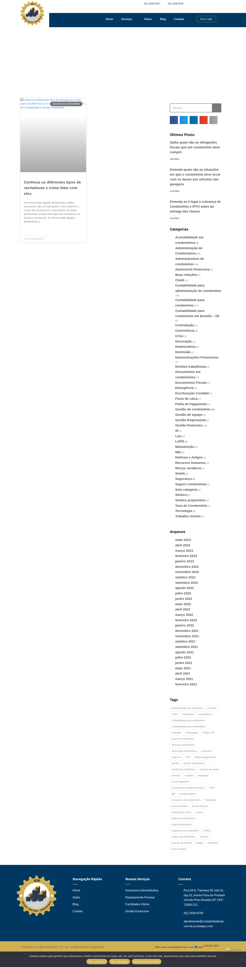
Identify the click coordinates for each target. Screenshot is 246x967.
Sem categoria (186, 489)
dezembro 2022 (187, 566)
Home (109, 19)
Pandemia (210, 800)
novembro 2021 (187, 636)
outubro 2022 (185, 577)
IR (176, 431)
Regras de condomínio (183, 818)
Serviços (126, 19)
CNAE (179, 280)
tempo (199, 842)
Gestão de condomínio (192, 409)
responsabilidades (181, 824)
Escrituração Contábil (192, 393)
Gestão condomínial (193, 763)
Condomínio (188, 714)
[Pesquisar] (216, 108)
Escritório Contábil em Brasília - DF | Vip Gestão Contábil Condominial (63, 947)
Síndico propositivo (190, 500)
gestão (175, 763)
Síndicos (204, 836)
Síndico (181, 495)
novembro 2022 (187, 572)
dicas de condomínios (183, 744)
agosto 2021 (184, 652)
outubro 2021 (185, 641)
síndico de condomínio (183, 836)
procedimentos (180, 806)
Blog (163, 19)
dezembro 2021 (187, 631)
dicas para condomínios (184, 751)
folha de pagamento (205, 757)
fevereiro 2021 (186, 684)
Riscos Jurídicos (188, 468)
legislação (203, 775)
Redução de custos (181, 812)
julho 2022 (183, 593)
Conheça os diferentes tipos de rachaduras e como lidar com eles (52, 188)
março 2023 (184, 550)
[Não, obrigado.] (241, 959)
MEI (178, 452)
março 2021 (184, 679)
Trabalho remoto (188, 516)
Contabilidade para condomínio (188, 720)
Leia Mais (174, 159)
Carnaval (211, 708)
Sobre (148, 19)
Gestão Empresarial (190, 420)
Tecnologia (183, 511)
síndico (207, 830)
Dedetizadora (185, 346)
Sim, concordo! (97, 961)
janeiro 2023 (184, 561)
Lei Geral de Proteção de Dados (188, 787)
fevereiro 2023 (186, 556)
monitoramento (187, 793)
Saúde (180, 473)
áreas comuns (179, 848)
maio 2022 (183, 604)
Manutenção (184, 447)
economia (206, 751)
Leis (178, 436)
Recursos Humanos (190, 463)
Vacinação (212, 842)
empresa (176, 757)
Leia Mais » (30, 230)
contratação (191, 732)
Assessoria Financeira (192, 269)
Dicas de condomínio (183, 738)
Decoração (183, 341)
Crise (179, 336)
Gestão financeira (188, 425)
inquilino (189, 775)
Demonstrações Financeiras (196, 357)
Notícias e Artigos (189, 457)
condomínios (205, 714)
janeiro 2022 (184, 625)
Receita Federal (200, 806)
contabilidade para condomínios (188, 726)
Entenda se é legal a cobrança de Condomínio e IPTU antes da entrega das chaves (195, 206)
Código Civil (208, 732)
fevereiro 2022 (186, 620)
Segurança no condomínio (185, 830)
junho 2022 (183, 599)
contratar (176, 732)
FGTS (188, 757)
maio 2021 (183, 668)
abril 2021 (182, 673)
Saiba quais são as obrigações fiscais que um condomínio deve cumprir (195, 147)
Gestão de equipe (188, 415)
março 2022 (184, 615)
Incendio (176, 775)
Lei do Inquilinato (180, 781)
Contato (179, 19)
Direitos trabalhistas (190, 366)
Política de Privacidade (147, 961)
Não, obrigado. (119, 961)
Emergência (184, 388)
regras (199, 812)
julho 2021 (183, 657)
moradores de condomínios (186, 800)
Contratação (184, 325)
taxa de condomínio (182, 842)
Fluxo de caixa (186, 398)
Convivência (184, 330)
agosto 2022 (184, 588)
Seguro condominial (190, 484)
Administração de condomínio (187, 708)
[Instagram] (204, 3)
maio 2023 (183, 540)
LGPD (179, 441)
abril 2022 (182, 609)
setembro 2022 (186, 583)
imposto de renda (209, 769)
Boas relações (186, 275)
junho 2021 (183, 663)
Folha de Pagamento (191, 404)
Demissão (183, 352)
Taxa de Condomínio (191, 505)
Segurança (183, 479)
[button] (174, 120)
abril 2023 (182, 545)
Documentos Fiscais (191, 382)
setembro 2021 (186, 647)
